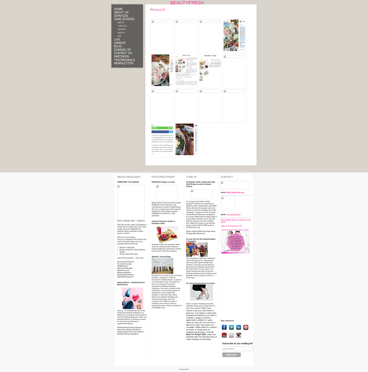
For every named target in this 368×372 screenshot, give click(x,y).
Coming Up (122, 49)
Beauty (121, 22)
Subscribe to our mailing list (237, 343)
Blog (118, 46)
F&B (119, 36)
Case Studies (124, 19)
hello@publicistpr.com (235, 192)
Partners (121, 56)
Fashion (121, 29)
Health (121, 32)
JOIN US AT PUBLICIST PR (231, 226)
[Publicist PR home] (160, 9)
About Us (121, 12)
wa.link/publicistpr (234, 215)
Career (119, 43)
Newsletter (123, 63)
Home (118, 9)
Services (121, 15)
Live (117, 39)
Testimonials (124, 59)
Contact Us (123, 53)
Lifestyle (122, 26)
